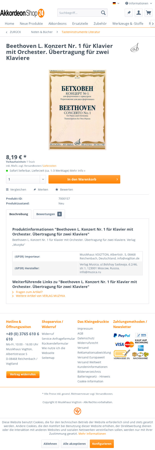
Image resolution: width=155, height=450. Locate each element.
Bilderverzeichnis (89, 372)
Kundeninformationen (93, 367)
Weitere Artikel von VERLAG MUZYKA (40, 296)
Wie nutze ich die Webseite (53, 350)
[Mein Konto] (139, 13)
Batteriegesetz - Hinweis (94, 376)
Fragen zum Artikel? (29, 292)
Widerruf (48, 334)
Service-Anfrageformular (58, 339)
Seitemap (48, 358)
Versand (83, 348)
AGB (80, 333)
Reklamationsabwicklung (94, 352)
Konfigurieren (101, 444)
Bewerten (66, 189)
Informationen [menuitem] (138, 3)
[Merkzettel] (129, 13)
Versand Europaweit (91, 357)
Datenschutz (86, 338)
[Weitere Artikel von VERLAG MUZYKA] (134, 50)
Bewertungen (48, 214)
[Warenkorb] (149, 13)
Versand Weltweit (89, 362)
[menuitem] (82, 13)
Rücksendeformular (55, 343)
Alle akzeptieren (74, 444)
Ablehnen (50, 444)
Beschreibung (18, 214)
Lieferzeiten (49, 165)
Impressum (85, 328)
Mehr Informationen (92, 434)
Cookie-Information (90, 381)
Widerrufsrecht (88, 343)
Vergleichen (17, 189)
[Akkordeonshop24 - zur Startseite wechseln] (22, 13)
